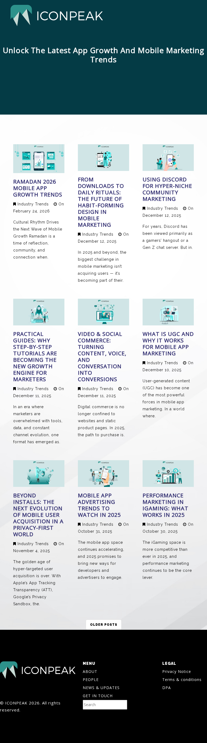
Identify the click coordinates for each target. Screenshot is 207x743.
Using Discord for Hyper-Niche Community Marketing (167, 189)
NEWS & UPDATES (101, 687)
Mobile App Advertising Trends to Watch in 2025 (99, 505)
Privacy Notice (176, 671)
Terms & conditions (182, 679)
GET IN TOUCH (98, 695)
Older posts (103, 625)
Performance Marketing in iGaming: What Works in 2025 (165, 505)
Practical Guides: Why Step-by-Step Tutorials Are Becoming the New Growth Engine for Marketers (35, 356)
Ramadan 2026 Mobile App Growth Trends (37, 188)
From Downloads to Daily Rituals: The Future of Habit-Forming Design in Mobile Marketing (101, 202)
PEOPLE (91, 679)
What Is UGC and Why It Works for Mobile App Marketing (168, 343)
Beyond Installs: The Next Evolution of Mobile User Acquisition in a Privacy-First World (38, 515)
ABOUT (90, 671)
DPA (166, 687)
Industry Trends (33, 204)
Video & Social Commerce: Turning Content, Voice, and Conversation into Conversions (102, 356)
